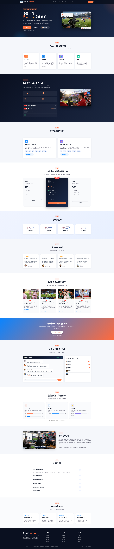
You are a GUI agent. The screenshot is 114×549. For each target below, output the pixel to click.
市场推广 (79, 541)
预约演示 (79, 539)
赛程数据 (47, 537)
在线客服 (79, 537)
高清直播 (47, 535)
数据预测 (47, 541)
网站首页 (48, 1)
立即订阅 (57, 203)
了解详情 (80, 202)
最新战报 (63, 541)
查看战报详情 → (27, 309)
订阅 (59, 1)
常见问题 (73, 1)
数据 (56, 1)
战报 (66, 1)
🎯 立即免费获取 (57, 332)
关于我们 (79, 535)
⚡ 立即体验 (27, 27)
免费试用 (63, 535)
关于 (69, 1)
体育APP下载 (45, 27)
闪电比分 (47, 539)
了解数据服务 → (64, 154)
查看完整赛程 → (29, 154)
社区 (63, 1)
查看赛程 (36, 27)
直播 (53, 1)
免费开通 (33, 200)
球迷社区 (63, 539)
